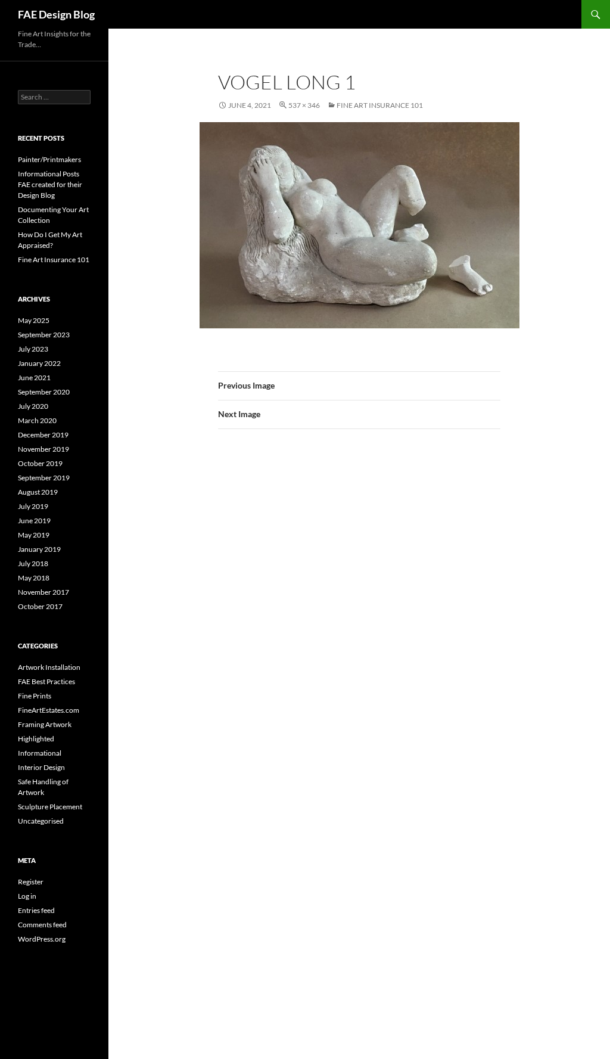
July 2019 (33, 506)
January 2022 (39, 363)
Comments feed (42, 924)
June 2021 (34, 377)
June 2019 (34, 520)
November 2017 (43, 592)
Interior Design (41, 767)
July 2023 (33, 348)
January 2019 (39, 549)
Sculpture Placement (50, 806)
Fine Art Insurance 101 (380, 105)
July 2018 (33, 563)
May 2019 (33, 534)
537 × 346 (304, 105)
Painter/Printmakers (49, 159)
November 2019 (43, 449)
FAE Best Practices (46, 681)
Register (30, 881)
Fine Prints (34, 695)
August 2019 (38, 491)
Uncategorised (41, 820)
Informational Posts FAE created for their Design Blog (50, 184)
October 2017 (40, 606)
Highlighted (36, 738)
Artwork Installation (49, 667)
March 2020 (37, 420)
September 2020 (44, 391)
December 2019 (43, 434)
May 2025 (33, 320)
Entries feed (36, 910)
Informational (39, 753)
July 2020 (33, 406)
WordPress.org (42, 938)
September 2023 (44, 334)
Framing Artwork (44, 724)
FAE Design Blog (56, 14)
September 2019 (44, 477)
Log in (27, 896)
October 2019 (40, 463)
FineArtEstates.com (48, 710)
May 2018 (33, 577)
